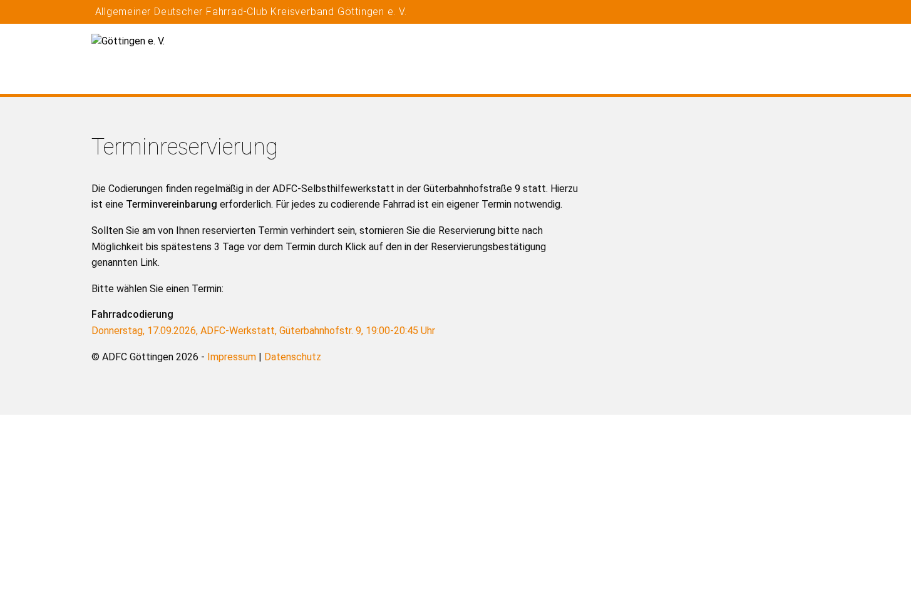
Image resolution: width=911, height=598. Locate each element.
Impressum (231, 357)
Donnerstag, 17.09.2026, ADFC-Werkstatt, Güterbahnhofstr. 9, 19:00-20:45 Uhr (263, 331)
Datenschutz (292, 357)
